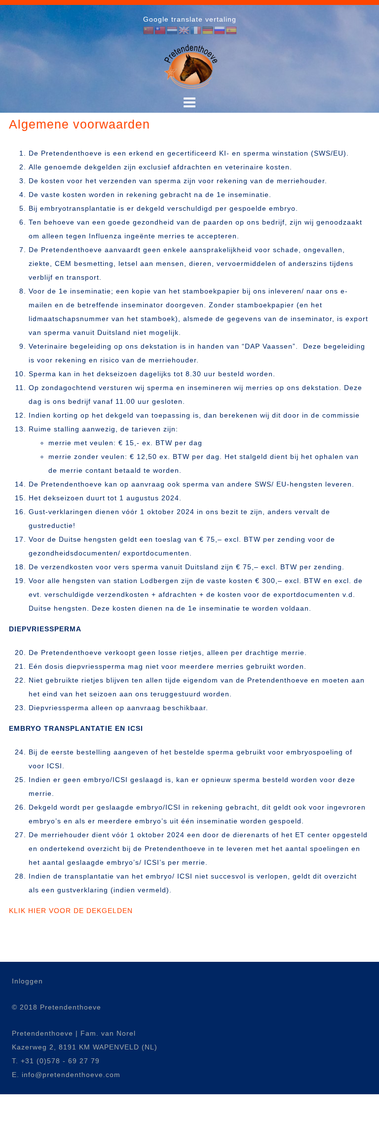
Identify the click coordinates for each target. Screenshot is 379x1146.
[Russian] (219, 30)
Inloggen (27, 981)
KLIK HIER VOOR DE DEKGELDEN (71, 911)
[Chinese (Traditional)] (160, 30)
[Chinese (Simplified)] (148, 30)
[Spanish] (231, 30)
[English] (184, 30)
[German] (207, 30)
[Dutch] (172, 30)
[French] (195, 30)
